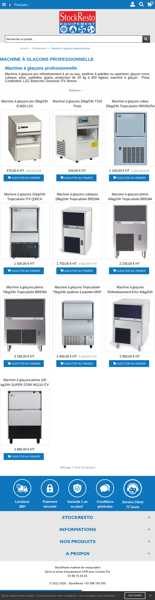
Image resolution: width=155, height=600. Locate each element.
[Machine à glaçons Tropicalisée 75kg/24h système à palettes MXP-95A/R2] (77, 324)
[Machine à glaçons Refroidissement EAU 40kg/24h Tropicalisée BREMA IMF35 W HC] (130, 324)
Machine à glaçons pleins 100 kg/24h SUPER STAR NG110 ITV (25, 382)
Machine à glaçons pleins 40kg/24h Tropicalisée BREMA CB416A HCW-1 (130, 199)
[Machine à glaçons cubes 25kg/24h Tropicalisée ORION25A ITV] (130, 138)
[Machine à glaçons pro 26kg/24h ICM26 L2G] (25, 138)
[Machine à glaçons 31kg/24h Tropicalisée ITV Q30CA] (25, 231)
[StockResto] (77, 22)
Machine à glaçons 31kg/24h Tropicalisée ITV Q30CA (24, 197)
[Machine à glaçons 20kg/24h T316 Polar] (77, 138)
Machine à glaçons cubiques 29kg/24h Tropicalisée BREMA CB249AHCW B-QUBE (77, 199)
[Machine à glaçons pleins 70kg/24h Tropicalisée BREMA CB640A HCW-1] (25, 324)
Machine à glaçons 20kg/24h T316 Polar (77, 104)
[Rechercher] (141, 4)
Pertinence (75, 90)
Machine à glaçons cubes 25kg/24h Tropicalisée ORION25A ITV (130, 106)
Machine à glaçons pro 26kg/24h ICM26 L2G (24, 104)
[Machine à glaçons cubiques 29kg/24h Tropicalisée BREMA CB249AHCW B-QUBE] (77, 231)
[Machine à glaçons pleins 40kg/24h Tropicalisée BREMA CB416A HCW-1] (130, 231)
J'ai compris (135, 595)
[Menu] (4, 4)
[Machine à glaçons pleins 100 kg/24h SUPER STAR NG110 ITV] (25, 417)
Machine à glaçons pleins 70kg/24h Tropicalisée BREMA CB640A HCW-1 (25, 292)
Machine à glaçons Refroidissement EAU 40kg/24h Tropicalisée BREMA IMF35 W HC (130, 292)
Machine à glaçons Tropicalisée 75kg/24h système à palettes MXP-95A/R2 (77, 292)
